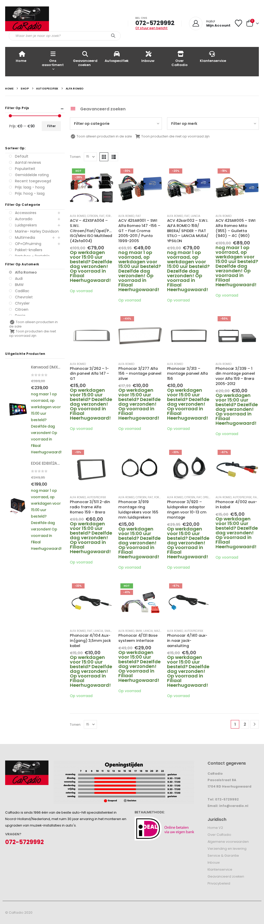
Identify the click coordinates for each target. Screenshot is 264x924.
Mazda (158, 631)
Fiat (101, 216)
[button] (104, 156)
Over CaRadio (179, 62)
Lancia (195, 216)
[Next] (254, 724)
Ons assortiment (53, 62)
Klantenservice (213, 60)
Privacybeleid (219, 883)
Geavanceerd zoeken (85, 62)
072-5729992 (154, 23)
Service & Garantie (223, 855)
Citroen (92, 216)
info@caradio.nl (233, 806)
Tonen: (75, 156)
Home (21, 60)
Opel (206, 497)
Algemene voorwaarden (228, 841)
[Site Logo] (27, 18)
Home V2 (215, 827)
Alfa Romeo (78, 216)
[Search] (113, 35)
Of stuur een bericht (151, 28)
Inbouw (147, 60)
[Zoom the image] (26, 764)
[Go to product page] (91, 335)
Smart (108, 631)
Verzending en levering (227, 848)
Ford (109, 216)
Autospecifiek (117, 60)
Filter (51, 126)
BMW (139, 631)
